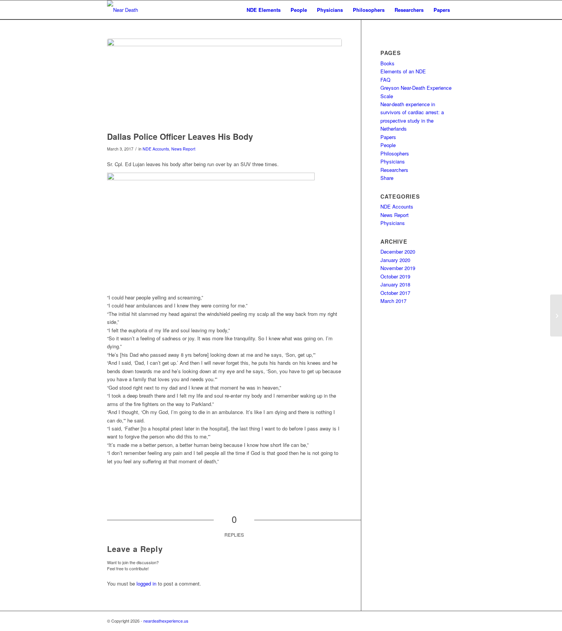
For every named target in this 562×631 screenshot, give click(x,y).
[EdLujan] (224, 83)
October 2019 (395, 276)
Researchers (394, 169)
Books (387, 63)
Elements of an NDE (403, 71)
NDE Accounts (156, 149)
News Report (183, 149)
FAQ (385, 79)
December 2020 (397, 251)
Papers (388, 137)
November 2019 (397, 268)
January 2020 (395, 260)
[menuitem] (264, 9)
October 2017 (395, 292)
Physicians (392, 161)
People (388, 145)
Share (386, 177)
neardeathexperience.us (165, 621)
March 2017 (393, 300)
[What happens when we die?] (556, 315)
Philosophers (394, 153)
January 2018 (395, 284)
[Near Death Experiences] (135, 9)
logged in (146, 583)
